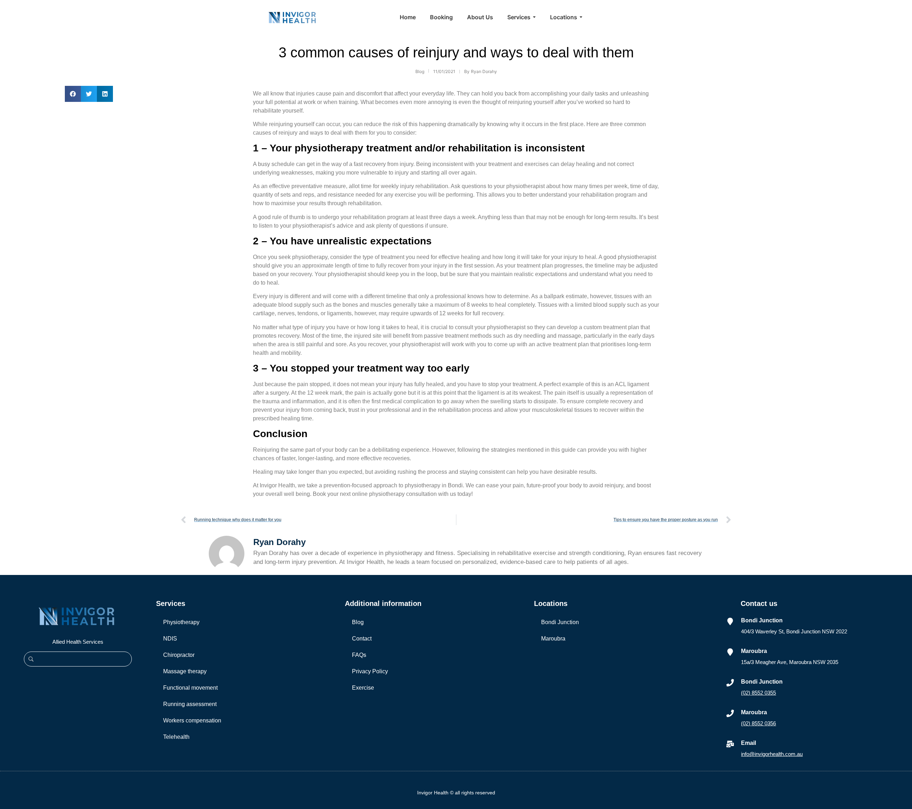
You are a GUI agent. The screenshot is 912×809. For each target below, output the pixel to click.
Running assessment (190, 704)
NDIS (170, 639)
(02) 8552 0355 (758, 693)
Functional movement (190, 688)
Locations (551, 603)
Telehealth (176, 737)
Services (170, 603)
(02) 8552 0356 (758, 723)
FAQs (359, 655)
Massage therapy (185, 671)
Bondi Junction (560, 622)
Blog (358, 622)
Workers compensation (192, 720)
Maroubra (553, 639)
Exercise (363, 688)
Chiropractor (179, 655)
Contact (362, 639)
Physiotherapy (181, 622)
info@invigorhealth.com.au (772, 754)
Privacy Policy (370, 671)
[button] (73, 94)
